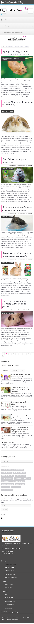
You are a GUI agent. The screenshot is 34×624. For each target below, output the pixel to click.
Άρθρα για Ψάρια (20, 475)
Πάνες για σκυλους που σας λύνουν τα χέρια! (20, 376)
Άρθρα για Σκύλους (19, 472)
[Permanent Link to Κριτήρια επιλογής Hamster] (17, 67)
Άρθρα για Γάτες (6, 469)
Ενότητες (5, 591)
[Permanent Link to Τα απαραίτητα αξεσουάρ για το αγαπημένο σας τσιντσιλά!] (17, 223)
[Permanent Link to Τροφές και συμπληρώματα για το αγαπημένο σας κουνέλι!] (17, 269)
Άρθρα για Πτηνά (7, 472)
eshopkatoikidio (13, 165)
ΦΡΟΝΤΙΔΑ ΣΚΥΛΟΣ (10, 564)
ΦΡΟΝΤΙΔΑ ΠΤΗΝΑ (10, 574)
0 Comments (30, 54)
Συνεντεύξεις (20, 484)
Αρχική (2, 46)
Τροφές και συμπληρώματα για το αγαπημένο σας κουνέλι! (16, 254)
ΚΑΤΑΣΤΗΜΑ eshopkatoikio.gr (10, 612)
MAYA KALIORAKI (13, 54)
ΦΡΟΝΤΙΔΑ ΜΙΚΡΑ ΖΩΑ (11, 577)
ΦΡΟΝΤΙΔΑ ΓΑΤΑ (9, 567)
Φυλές (4, 581)
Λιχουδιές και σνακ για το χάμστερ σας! (14, 160)
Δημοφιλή (5, 370)
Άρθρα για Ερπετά (18, 469)
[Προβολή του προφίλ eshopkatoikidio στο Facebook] (2, 518)
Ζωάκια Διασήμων (7, 478)
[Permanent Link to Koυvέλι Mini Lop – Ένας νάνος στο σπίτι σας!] (17, 122)
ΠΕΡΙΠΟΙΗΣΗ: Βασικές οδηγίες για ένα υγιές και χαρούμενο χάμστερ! (19, 430)
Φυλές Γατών (5, 487)
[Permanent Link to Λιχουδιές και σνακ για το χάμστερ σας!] (17, 175)
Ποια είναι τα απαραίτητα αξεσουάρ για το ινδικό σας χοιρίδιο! (14, 304)
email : (3, 548)
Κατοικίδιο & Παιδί (20, 478)
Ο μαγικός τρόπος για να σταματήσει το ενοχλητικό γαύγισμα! (20, 389)
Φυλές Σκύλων (16, 487)
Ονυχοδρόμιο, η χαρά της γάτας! (20, 403)
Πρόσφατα (14, 370)
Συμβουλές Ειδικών (7, 58)
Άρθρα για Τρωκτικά (7, 111)
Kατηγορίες (4, 365)
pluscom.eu (15, 619)
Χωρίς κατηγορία (7, 489)
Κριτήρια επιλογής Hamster (15, 51)
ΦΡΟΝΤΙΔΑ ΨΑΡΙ (9, 571)
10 (28, 353)
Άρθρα (4, 561)
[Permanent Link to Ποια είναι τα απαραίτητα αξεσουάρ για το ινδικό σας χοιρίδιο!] (17, 319)
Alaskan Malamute (7, 442)
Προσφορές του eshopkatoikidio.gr (13, 481)
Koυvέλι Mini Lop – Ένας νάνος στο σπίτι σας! (17, 103)
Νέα (29, 478)
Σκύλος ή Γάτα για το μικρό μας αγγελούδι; (20, 416)
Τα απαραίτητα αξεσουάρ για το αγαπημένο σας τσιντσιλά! (17, 208)
